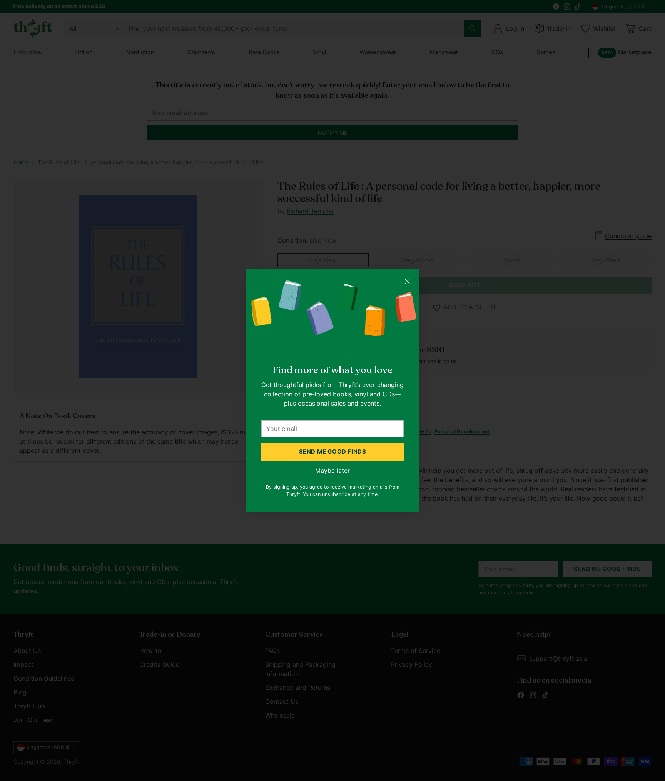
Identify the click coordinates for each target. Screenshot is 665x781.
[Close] (407, 281)
